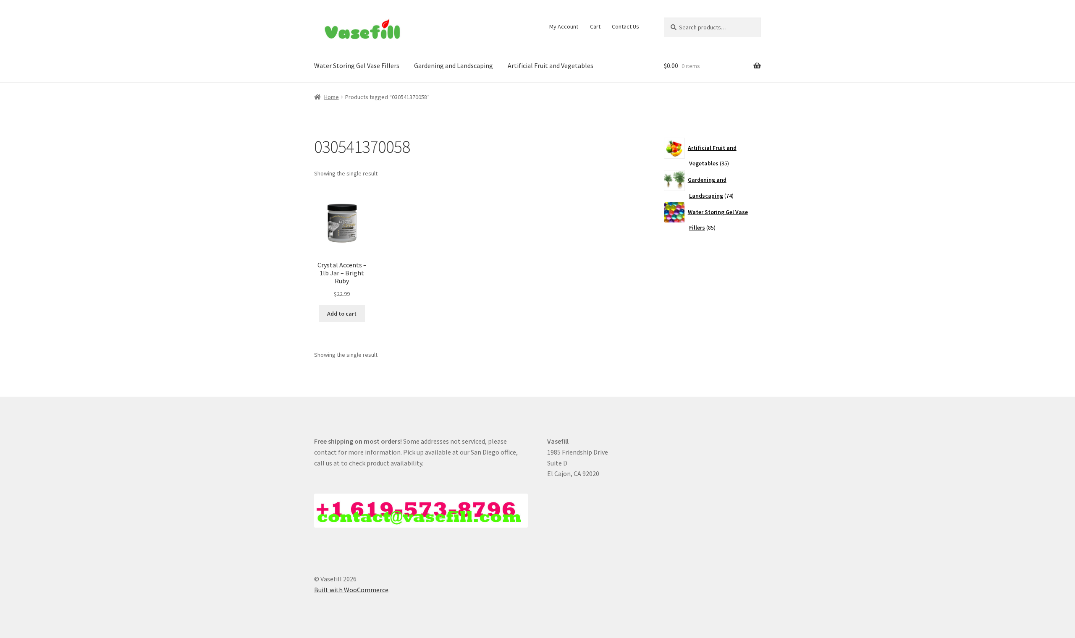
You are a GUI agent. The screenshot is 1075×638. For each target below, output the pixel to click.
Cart (595, 26)
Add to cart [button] (342, 313)
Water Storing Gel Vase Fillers (356, 65)
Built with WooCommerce (351, 590)
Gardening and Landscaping (453, 65)
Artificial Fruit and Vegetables (550, 65)
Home (331, 97)
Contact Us (625, 26)
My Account (563, 26)
